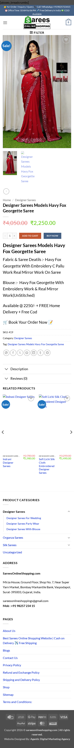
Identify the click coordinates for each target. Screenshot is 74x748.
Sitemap (8, 694)
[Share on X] (20, 353)
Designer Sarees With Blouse (23, 529)
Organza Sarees (13, 537)
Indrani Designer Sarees (8, 462)
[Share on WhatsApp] (6, 353)
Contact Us (10, 658)
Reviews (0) (18, 378)
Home (7, 200)
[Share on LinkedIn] (34, 353)
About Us (9, 630)
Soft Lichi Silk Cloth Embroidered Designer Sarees (47, 466)
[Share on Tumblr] (40, 353)
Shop (6, 687)
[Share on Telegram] (47, 353)
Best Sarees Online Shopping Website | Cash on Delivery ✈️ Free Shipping (34, 640)
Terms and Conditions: (17, 702)
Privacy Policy (12, 665)
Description (19, 369)
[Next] (71, 440)
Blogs (6, 650)
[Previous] (3, 440)
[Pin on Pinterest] (27, 353)
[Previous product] (6, 191)
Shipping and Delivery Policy (21, 679)
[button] (5, 22)
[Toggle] (6, 369)
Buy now (52, 235)
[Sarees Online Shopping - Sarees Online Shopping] (37, 22)
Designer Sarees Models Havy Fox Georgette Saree (36, 344)
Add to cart (30, 235)
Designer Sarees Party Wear (22, 523)
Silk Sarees (10, 545)
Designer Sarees (25, 200)
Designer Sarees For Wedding (23, 518)
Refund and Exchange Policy (21, 672)
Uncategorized (12, 552)
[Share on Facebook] (13, 353)
